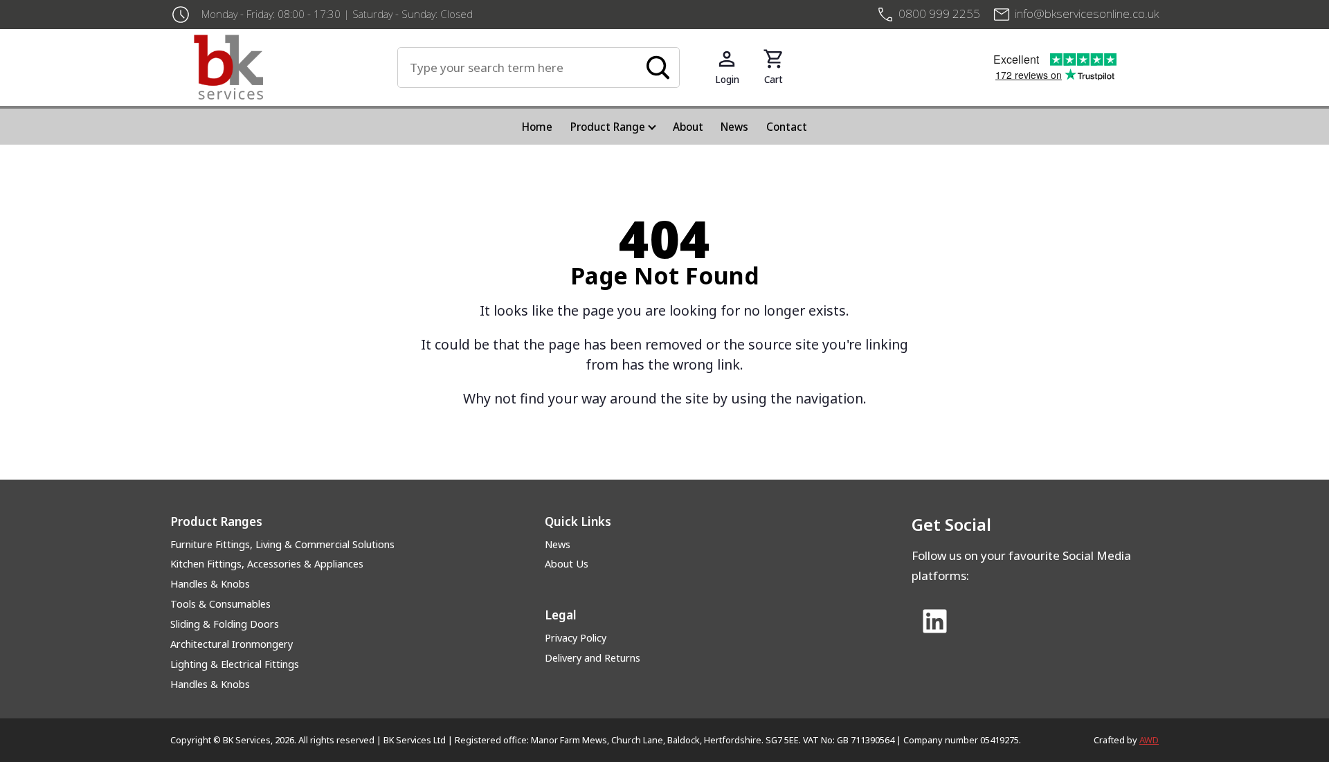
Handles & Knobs (210, 583)
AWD (1149, 740)
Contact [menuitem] (786, 127)
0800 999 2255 (939, 13)
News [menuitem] (734, 127)
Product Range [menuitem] (607, 127)
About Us (566, 563)
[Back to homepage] (295, 67)
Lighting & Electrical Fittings (234, 664)
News (557, 544)
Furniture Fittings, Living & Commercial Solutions (282, 544)
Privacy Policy (575, 637)
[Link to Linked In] (934, 622)
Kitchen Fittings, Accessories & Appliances (266, 563)
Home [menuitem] (537, 127)
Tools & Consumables (220, 603)
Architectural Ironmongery (231, 644)
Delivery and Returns (592, 657)
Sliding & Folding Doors (224, 624)
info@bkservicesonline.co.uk (1087, 13)
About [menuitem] (688, 127)
